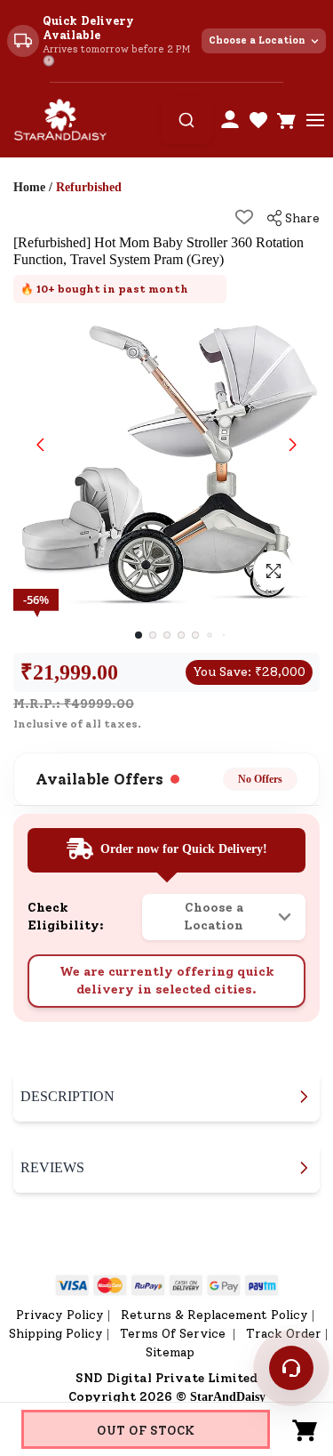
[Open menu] (315, 120)
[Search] (186, 120)
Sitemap (170, 1352)
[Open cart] (286, 120)
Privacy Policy (60, 1315)
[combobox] (186, 120)
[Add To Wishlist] (244, 217)
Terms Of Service (174, 1333)
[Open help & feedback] (291, 1368)
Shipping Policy (56, 1333)
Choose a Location (257, 40)
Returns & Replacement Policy (214, 1315)
